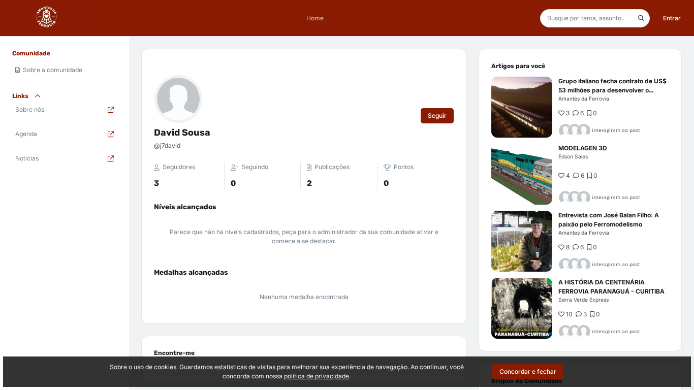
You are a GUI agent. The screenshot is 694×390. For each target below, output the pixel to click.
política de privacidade (316, 376)
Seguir (437, 115)
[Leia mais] (521, 107)
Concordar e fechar (527, 371)
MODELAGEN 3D (582, 148)
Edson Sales (573, 156)
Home (315, 18)
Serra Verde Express (583, 300)
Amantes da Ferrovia (583, 98)
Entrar (672, 18)
